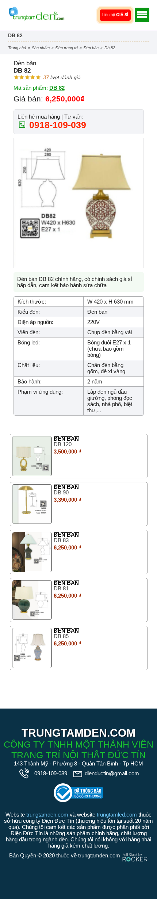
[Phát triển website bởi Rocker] (135, 850)
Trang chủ (17, 48)
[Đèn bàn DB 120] (32, 456)
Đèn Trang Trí (66, 48)
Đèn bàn (91, 48)
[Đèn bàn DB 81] (32, 600)
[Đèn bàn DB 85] (32, 648)
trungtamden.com (47, 814)
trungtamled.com (117, 814)
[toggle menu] (142, 15)
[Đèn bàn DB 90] (32, 504)
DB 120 (63, 444)
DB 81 (61, 588)
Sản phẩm (41, 48)
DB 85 (61, 636)
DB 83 (61, 540)
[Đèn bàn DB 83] (32, 552)
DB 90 (61, 492)
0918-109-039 (56, 125)
